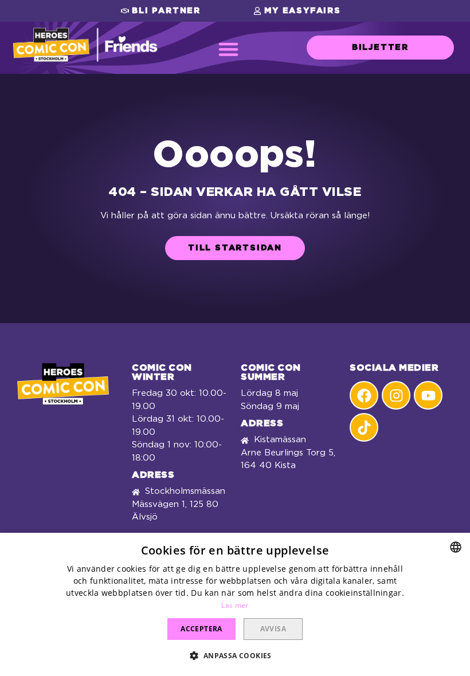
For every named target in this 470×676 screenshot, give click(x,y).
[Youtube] (428, 395)
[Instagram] (396, 395)
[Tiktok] (364, 427)
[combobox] (455, 547)
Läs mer (234, 605)
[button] (160, 11)
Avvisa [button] (273, 629)
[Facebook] (364, 395)
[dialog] (235, 604)
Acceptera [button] (201, 629)
